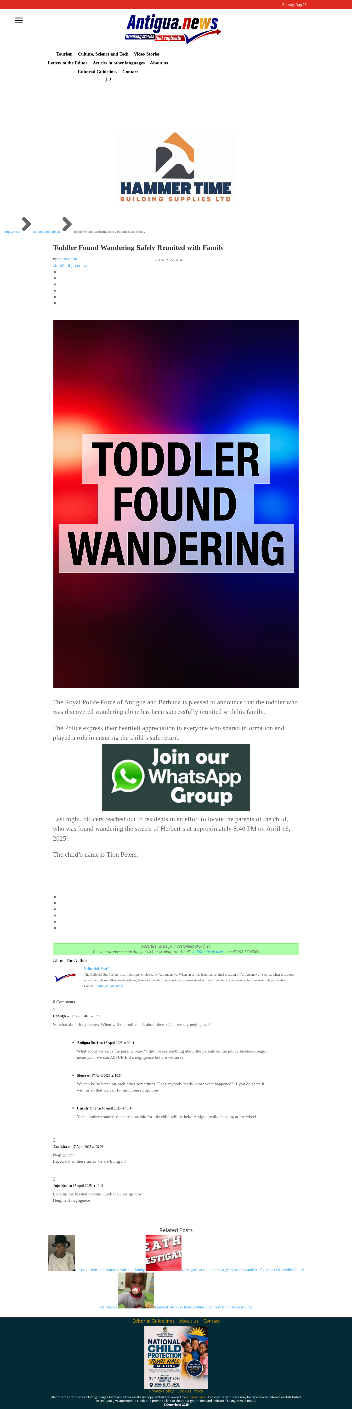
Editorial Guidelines (97, 71)
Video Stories (146, 54)
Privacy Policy (161, 1391)
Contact (130, 71)
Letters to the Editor (67, 63)
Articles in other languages (119, 63)
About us (159, 63)
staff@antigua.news (70, 265)
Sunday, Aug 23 (294, 5)
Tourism (64, 54)
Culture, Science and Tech (103, 54)
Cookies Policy (190, 1391)
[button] (176, 874)
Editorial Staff (67, 259)
